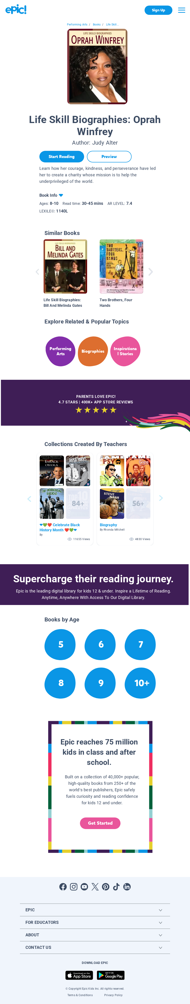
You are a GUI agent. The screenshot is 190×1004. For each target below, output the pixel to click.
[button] (65, 499)
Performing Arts (77, 24)
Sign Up (158, 10)
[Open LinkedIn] (127, 886)
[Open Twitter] (95, 886)
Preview (109, 156)
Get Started (100, 823)
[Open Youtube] (84, 886)
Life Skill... (112, 24)
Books (97, 24)
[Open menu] (181, 10)
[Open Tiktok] (116, 886)
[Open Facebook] (63, 886)
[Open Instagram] (73, 886)
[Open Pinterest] (105, 886)
